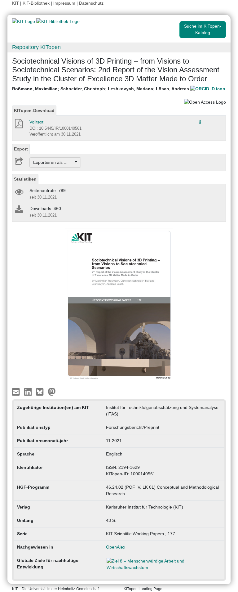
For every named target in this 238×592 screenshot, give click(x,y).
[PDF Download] (18, 125)
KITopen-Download (34, 110)
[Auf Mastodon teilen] (52, 391)
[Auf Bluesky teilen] (41, 391)
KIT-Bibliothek (37, 3)
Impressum (64, 3)
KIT (15, 3)
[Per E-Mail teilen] (16, 391)
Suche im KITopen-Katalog (202, 29)
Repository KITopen (36, 47)
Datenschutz (91, 3)
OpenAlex (115, 547)
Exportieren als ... (53, 162)
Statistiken (25, 179)
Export (21, 148)
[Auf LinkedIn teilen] (28, 391)
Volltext (36, 121)
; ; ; (101, 88)
